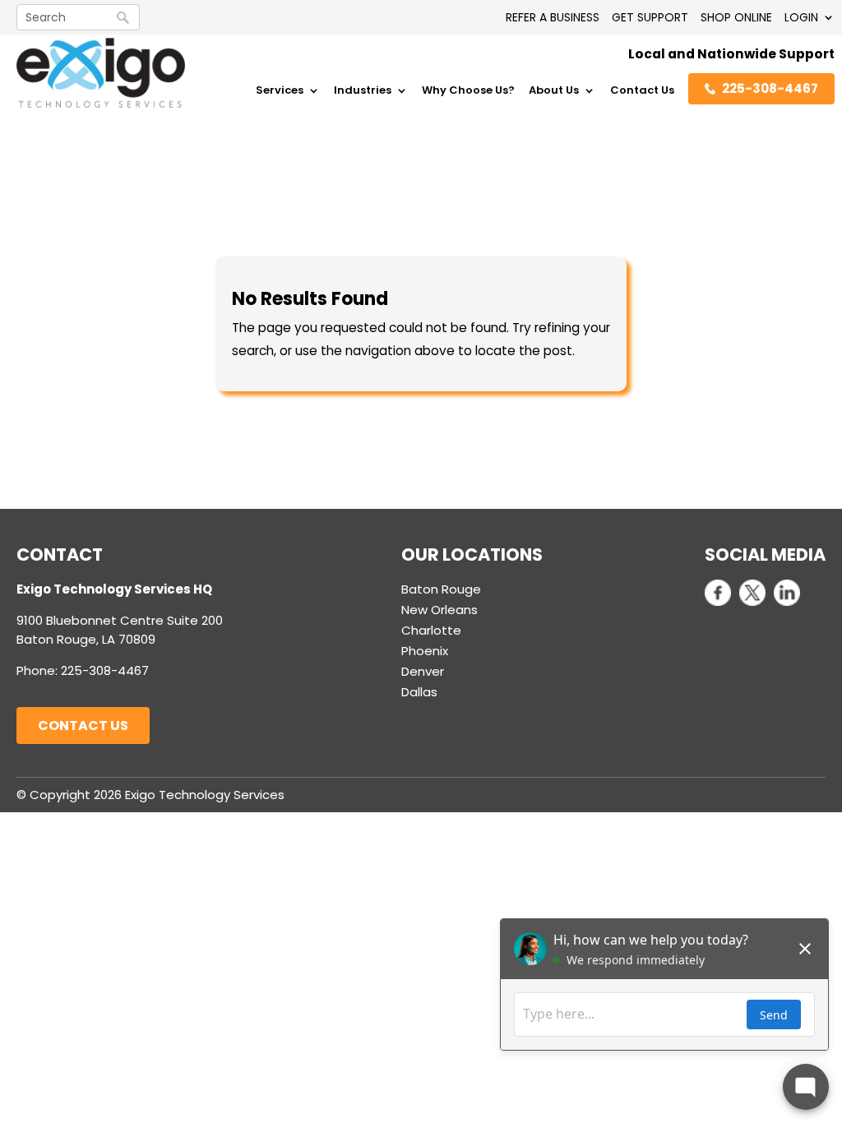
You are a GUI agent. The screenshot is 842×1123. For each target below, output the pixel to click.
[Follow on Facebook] (718, 593)
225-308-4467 (770, 88)
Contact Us (642, 91)
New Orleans (439, 609)
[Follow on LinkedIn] (787, 593)
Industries (362, 91)
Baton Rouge (441, 589)
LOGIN (801, 17)
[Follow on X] (752, 593)
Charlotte (431, 630)
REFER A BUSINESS (552, 17)
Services (279, 91)
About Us (554, 91)
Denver (422, 671)
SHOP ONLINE (736, 17)
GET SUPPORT (650, 17)
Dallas (419, 691)
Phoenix (424, 650)
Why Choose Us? (468, 91)
